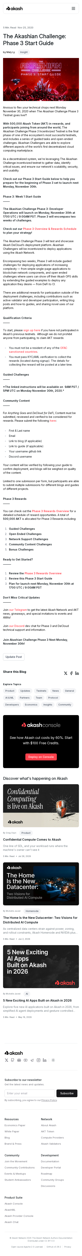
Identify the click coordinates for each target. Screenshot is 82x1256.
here (53, 420)
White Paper (12, 1131)
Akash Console (14, 1203)
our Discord (16, 626)
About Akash (48, 1125)
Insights (47, 704)
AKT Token (47, 1131)
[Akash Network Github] (12, 1060)
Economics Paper (15, 1125)
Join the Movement (16, 1161)
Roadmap (46, 1173)
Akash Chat (11, 1222)
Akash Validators (51, 1143)
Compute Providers (52, 1137)
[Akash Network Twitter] (6, 1060)
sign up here (31, 330)
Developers (12, 704)
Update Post (14, 656)
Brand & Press (13, 1143)
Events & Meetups (15, 1173)
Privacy (67, 1247)
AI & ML (9, 697)
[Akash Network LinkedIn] (45, 1060)
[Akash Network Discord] (19, 1060)
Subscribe (67, 1093)
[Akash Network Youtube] (25, 1060)
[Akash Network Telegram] (32, 1060)
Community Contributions (20, 1167)
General (69, 690)
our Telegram (18, 609)
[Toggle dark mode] (53, 1060)
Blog (7, 1137)
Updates (25, 690)
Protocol (53, 697)
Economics (31, 704)
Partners (25, 697)
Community (64, 704)
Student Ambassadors (18, 1179)
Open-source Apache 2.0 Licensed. (27, 1247)
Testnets (41, 690)
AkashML (10, 1209)
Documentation (50, 1161)
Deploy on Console (41, 756)
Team (39, 697)
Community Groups (52, 1179)
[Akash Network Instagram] (38, 1060)
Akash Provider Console (19, 1215)
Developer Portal (51, 1167)
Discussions (48, 1185)
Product (9, 690)
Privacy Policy (49, 1100)
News (55, 690)
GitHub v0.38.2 (54, 1247)
